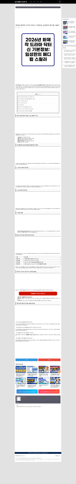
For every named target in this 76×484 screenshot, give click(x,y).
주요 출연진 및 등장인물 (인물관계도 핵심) (27, 98)
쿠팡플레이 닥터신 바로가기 (38, 293)
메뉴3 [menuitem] (37, 1)
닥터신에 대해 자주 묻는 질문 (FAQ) (25, 110)
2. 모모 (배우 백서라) (23, 102)
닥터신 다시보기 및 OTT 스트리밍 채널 (26, 108)
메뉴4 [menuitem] (41, 1)
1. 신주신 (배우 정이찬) (23, 100)
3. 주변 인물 (21, 104)
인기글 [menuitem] (30, 1)
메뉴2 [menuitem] (34, 1)
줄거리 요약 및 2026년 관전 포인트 (25, 106)
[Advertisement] (38, 16)
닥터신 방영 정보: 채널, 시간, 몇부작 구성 (26, 96)
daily (17, 27)
